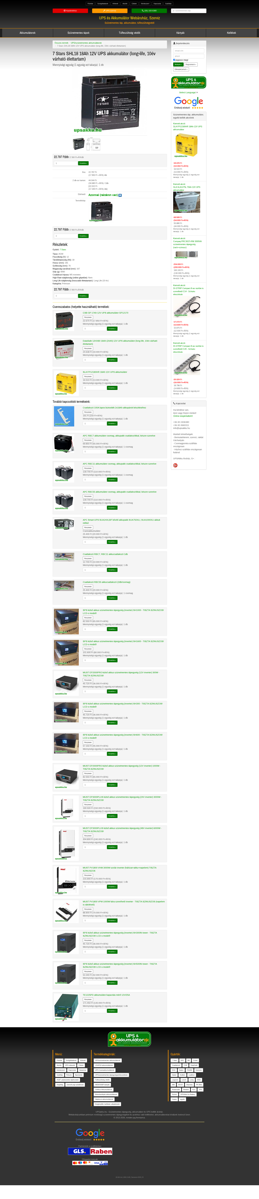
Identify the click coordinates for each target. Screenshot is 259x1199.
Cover (195, 1060)
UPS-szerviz (110, 10)
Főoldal (90, 4)
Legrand (175, 1080)
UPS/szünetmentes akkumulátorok (86, 43)
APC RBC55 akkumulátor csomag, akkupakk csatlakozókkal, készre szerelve (119, 491)
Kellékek (231, 33)
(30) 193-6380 (150, 10)
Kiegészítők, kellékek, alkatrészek (107, 1104)
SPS (200, 1090)
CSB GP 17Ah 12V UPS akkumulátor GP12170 (105, 312)
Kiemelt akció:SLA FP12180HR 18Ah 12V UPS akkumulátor (187, 126)
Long (192, 1080)
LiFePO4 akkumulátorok (104, 1065)
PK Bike (199, 1085)
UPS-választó (70, 1065)
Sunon (174, 1094)
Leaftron (192, 1075)
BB (189, 1060)
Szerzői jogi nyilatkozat (75, 1085)
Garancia (82, 1070)
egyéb (182, 1099)
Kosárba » (83, 163)
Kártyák (180, 33)
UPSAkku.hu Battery (187, 1094)
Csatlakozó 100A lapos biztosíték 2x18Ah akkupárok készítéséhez (114, 407)
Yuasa (174, 1099)
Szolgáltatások (102, 4)
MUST (180, 1085)
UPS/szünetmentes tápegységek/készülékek (111, 1075)
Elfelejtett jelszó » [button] (181, 69)
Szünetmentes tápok (78, 33)
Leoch (184, 1080)
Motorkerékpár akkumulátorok (106, 1094)
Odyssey (189, 1085)
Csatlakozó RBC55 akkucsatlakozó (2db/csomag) (106, 582)
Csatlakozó (176, 1065)
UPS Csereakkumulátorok (104, 1070)
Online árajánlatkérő (183, 416)
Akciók (124, 4)
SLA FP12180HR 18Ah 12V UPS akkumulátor (105, 372)
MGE (199, 1080)
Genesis (199, 1070)
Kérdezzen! (145, 4)
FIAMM (189, 1070)
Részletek (88, 317)
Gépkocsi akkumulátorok (104, 1099)
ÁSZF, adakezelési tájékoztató (68, 1080)
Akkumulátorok (27, 33)
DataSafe (194, 1065)
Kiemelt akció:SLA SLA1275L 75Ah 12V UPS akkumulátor (186, 187)
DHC (174, 1070)
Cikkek (134, 4)
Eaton (181, 1070)
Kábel (174, 1075)
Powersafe (176, 1090)
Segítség (60, 1085)
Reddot (186, 1090)
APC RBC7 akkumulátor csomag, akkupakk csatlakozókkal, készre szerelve (119, 435)
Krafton (182, 1075)
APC (182, 1060)
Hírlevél (115, 4)
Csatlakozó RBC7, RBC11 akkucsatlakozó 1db (105, 554)
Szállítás (168, 4)
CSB (185, 1065)
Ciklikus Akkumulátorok (103, 1090)
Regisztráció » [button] (191, 64)
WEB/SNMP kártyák (102, 1085)
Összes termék (61, 43)
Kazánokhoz (71, 10)
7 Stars (63, 249)
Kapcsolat (157, 4)
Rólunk (69, 1075)
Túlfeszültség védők (129, 33)
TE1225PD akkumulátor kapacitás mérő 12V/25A (106, 995)
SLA (193, 1090)
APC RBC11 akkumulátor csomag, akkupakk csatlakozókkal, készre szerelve (119, 463)
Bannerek (78, 1075)
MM (173, 1085)
